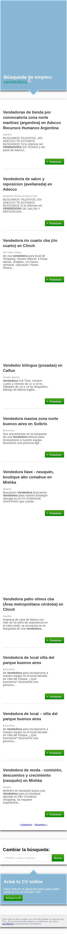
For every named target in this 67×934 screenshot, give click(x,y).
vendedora (15, 81)
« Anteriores (26, 824)
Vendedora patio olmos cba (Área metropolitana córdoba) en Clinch (33, 604)
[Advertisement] (33, 37)
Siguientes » (41, 824)
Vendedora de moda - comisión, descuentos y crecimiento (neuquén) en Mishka (32, 775)
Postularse (55, 161)
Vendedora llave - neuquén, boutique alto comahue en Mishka (28, 477)
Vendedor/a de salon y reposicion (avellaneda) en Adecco (27, 184)
